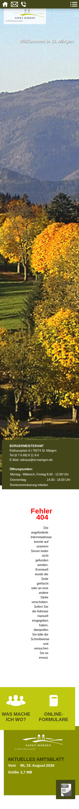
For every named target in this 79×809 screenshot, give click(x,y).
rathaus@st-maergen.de (36, 459)
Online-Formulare (53, 716)
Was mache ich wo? (16, 716)
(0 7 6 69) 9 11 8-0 (26, 455)
